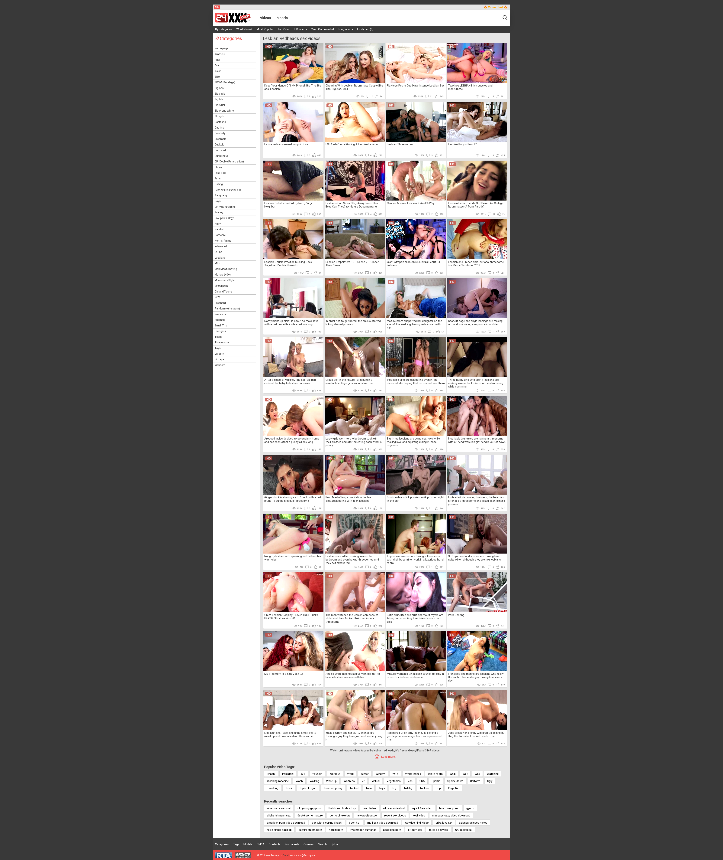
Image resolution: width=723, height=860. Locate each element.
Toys (218, 348)
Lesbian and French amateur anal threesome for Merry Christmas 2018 (476, 263)
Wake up (331, 781)
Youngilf (317, 774)
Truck (288, 788)
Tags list (454, 788)
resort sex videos (395, 815)
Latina (218, 251)
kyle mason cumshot (363, 830)
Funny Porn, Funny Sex (228, 189)
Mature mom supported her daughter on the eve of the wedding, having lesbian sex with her (414, 324)
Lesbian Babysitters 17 (462, 144)
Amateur (220, 54)
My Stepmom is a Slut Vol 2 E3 (283, 673)
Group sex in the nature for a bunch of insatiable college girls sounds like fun (350, 381)
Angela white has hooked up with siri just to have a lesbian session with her (353, 675)
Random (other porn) (227, 308)
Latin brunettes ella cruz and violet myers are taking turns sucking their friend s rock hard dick (415, 618)
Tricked (353, 788)
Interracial (221, 246)
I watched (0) (365, 29)
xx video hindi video (417, 822)
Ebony (218, 167)
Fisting (219, 184)
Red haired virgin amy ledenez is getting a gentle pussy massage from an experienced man (414, 736)
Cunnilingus (222, 155)
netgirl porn (336, 830)
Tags (236, 844)
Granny (219, 212)
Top (438, 788)
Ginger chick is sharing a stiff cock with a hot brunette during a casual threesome (292, 499)
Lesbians (220, 257)
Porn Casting (456, 615)
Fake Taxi (220, 172)
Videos (265, 18)
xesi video (419, 815)
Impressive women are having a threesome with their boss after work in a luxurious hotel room (415, 559)
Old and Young (223, 291)
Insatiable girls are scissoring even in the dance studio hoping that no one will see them (416, 381)
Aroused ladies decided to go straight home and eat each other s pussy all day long (291, 440)
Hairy (218, 223)
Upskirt (436, 781)
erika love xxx (444, 822)
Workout (334, 774)
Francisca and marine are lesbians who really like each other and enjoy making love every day (475, 677)
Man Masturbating (226, 268)
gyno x (470, 808)
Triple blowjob (307, 788)
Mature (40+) (223, 274)
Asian (218, 71)
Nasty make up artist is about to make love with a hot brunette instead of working (291, 322)
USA (422, 781)
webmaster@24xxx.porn (302, 855)
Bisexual (220, 104)
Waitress (349, 781)
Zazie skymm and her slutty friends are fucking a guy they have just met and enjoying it (354, 736)
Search (322, 844)
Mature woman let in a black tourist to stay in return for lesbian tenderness (415, 675)
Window (380, 774)
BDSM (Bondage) (225, 82)
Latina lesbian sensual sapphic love (286, 144)
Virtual (375, 781)
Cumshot (220, 150)
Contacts (275, 844)
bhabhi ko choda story (342, 808)
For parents (292, 844)
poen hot (354, 822)
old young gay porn (309, 808)
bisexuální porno (449, 808)
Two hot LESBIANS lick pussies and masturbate (470, 87)
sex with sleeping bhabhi (327, 822)
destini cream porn (310, 830)
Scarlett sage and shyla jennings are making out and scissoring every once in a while (475, 322)
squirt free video (422, 808)
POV (217, 297)
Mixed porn (221, 285)
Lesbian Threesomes (400, 144)
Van (410, 781)
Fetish (218, 178)
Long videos (345, 29)
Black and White (224, 110)
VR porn (219, 353)
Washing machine (278, 781)
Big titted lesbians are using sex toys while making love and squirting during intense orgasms (413, 442)
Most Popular (265, 29)
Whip (453, 774)
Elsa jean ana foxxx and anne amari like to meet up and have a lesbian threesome (290, 734)
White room (435, 774)
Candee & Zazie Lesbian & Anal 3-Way (410, 203)
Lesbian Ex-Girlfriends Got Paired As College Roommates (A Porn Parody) (475, 204)
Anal (217, 59)
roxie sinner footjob (279, 830)
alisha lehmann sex (279, 815)
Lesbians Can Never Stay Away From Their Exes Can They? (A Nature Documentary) (352, 204)
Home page (221, 48)
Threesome (222, 342)
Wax (477, 774)
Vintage (219, 359)
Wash (299, 781)
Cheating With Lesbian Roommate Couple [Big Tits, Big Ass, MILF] (354, 87)
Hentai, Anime (223, 240)
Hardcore (220, 235)
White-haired (413, 774)
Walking (314, 781)
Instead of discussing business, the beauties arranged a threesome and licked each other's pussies (476, 500)
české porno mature (310, 815)
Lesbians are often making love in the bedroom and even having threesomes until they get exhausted (352, 559)
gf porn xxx (415, 830)
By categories (223, 29)
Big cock (220, 93)
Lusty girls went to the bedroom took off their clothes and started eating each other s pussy (354, 442)
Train (368, 788)
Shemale (220, 319)
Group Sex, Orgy (224, 218)
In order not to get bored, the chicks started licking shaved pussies (353, 322)
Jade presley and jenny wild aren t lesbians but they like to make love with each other (477, 734)
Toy (394, 788)
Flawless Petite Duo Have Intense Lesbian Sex (415, 85)
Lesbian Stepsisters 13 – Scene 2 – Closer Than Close (352, 263)
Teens (218, 336)
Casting (219, 127)
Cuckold (219, 144)
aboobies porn (392, 830)
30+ (302, 774)
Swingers (220, 331)
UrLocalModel (463, 830)
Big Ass (219, 88)
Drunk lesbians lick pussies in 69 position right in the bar (415, 499)
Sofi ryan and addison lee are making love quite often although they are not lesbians (474, 557)
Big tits (219, 99)
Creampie (220, 138)
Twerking (272, 788)
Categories (222, 844)
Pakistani (288, 774)
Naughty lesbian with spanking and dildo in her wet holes (292, 557)
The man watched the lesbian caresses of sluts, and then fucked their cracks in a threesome (352, 618)
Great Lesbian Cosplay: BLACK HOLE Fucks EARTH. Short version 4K (291, 616)
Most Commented (322, 29)
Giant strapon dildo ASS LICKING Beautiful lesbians (413, 263)
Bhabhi (271, 774)
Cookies (309, 844)
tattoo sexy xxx (438, 830)
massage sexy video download (451, 815)
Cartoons (220, 121)
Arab (217, 65)
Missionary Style (225, 280)
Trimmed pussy (332, 788)
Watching (493, 774)
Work (350, 774)
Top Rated (283, 29)
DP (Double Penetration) (229, 161)
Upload (335, 844)
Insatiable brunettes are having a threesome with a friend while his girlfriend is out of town (477, 440)
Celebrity (220, 133)
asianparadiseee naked (473, 822)
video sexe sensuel (279, 808)
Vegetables (394, 781)
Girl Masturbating (225, 206)
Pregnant (220, 302)
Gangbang (221, 195)
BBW (217, 76)
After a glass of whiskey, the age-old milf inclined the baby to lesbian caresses (290, 381)
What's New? (244, 29)
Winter (365, 774)
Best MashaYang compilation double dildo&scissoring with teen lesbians (348, 499)
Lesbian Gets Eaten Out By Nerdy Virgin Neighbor (288, 204)
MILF (217, 263)
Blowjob (219, 116)
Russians (220, 314)
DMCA (261, 844)
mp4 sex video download (382, 822)
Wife (395, 774)
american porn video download (286, 822)
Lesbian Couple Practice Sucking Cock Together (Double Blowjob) (288, 263)
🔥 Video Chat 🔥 (495, 7)
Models (282, 18)
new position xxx (367, 815)
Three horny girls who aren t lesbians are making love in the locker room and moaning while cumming (475, 383)
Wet (465, 774)
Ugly (489, 781)
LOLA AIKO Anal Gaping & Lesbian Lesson (352, 144)
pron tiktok (369, 808)
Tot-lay (408, 788)
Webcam (220, 365)
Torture (424, 788)
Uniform (475, 781)
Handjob (219, 229)
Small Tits (221, 325)
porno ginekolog (340, 815)
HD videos (300, 29)
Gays (218, 201)
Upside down (455, 781)
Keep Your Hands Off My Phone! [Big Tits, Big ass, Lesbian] (292, 87)
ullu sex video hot (394, 808)
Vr (363, 781)
